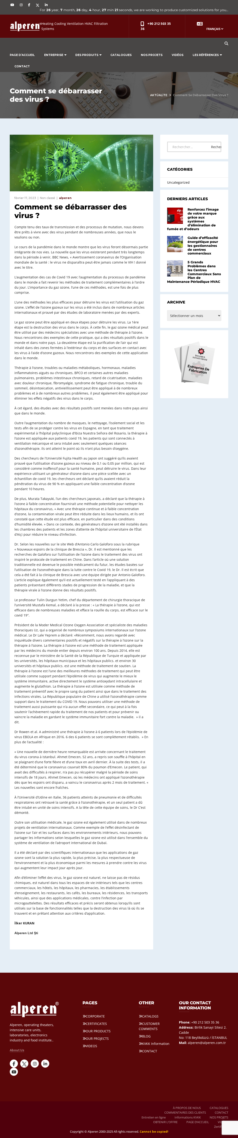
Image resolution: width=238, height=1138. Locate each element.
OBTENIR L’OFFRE (165, 1122)
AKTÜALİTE (158, 95)
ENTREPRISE (53, 55)
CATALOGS (150, 1016)
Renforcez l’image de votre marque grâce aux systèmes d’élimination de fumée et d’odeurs (193, 219)
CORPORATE (95, 1016)
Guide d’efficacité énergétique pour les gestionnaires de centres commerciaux (203, 245)
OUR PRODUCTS (98, 1031)
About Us (17, 1050)
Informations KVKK (188, 1117)
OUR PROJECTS (97, 1038)
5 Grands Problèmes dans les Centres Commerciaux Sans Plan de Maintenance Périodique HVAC (194, 272)
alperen (65, 198)
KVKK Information (155, 1043)
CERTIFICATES (96, 1023)
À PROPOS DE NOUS (187, 1108)
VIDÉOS (177, 55)
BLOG (146, 1036)
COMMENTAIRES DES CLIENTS (185, 1112)
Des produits (86, 55)
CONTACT (22, 66)
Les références (206, 55)
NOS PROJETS (151, 55)
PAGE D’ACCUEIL (22, 55)
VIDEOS (91, 1046)
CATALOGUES (121, 55)
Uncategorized (178, 182)
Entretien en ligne (154, 1117)
